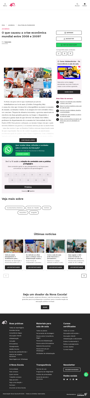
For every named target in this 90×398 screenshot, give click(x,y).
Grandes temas (14, 330)
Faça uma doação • (15, 382)
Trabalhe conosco (15, 377)
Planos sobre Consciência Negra (45, 337)
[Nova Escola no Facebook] (64, 379)
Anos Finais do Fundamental (26, 25)
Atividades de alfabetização (45, 353)
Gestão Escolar (14, 349)
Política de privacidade (44, 374)
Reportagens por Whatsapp (18, 359)
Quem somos (13, 374)
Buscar (77, 6)
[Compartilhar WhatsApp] (58, 53)
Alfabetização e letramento (72, 339)
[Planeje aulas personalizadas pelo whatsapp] (86, 374)
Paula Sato (7, 42)
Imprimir (70, 33)
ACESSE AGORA (22, 154)
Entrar (85, 6)
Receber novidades (71, 369)
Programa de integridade (44, 372)
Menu (5, 6)
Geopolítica (23, 212)
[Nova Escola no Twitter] (67, 379)
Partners (12, 385)
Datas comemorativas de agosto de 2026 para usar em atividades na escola (69, 120)
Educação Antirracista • (71, 333)
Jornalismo (11, 25)
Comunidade (13, 369)
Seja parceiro (13, 380)
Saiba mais (69, 92)
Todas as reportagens (16, 328)
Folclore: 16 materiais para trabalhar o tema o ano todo (69, 102)
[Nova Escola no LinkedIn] (73, 379)
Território (46, 207)
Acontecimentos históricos (15, 207)
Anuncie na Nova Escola (17, 388)
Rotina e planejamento (71, 344)
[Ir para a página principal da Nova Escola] (12, 5)
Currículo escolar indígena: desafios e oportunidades (69, 111)
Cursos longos (68, 349)
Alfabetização (14, 338)
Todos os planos (41, 331)
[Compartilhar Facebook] (64, 53)
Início (3, 25)
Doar (45, 307)
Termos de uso (41, 369)
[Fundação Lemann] (82, 394)
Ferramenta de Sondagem (45, 333)
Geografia (34, 212)
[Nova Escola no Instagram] (70, 379)
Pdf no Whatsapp (70, 45)
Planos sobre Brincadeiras (45, 343)
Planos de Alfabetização (44, 341)
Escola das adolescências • (18, 352)
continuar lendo (28, 140)
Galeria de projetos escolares (15, 355)
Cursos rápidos (68, 347)
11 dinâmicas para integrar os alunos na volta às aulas (69, 115)
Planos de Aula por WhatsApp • (42, 350)
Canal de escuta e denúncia (42, 378)
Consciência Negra (15, 333)
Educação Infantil (15, 336)
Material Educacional (43, 346)
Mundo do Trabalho (33, 207)
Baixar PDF (70, 39)
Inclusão (12, 341)
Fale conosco (13, 372)
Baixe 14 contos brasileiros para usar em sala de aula (69, 106)
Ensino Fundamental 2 (71, 341)
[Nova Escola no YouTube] (76, 379)
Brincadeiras (13, 344)
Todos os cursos (68, 331)
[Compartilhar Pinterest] (70, 53)
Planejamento (14, 346)
